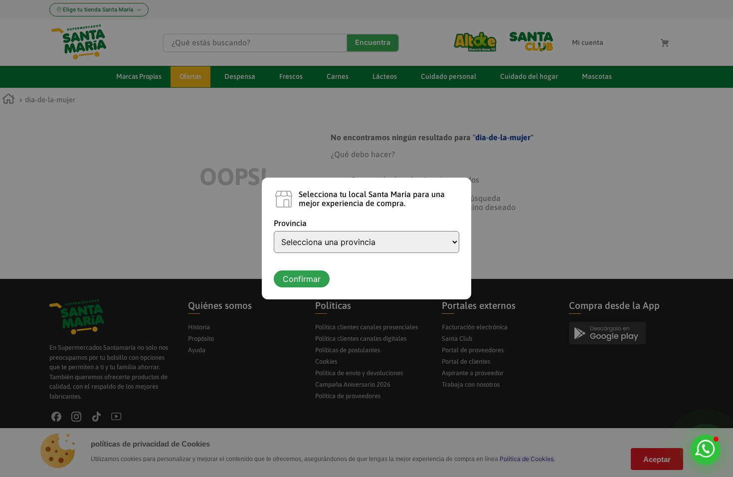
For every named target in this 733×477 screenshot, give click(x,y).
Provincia (290, 223)
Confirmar (302, 279)
